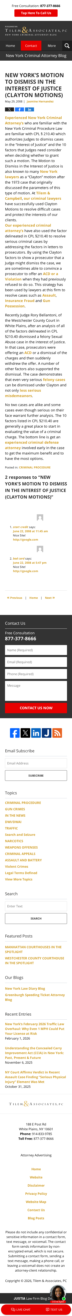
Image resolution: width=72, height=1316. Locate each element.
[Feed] (57, 733)
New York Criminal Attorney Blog (36, 31)
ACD (28, 352)
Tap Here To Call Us (36, 13)
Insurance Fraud (19, 300)
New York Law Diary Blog (25, 988)
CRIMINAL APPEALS (20, 854)
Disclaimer (36, 1185)
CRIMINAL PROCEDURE (35, 467)
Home (10, 45)
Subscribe (36, 775)
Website (36, 1177)
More (52, 45)
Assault (49, 295)
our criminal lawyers (42, 198)
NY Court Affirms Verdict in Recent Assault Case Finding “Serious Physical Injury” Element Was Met (35, 1077)
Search (36, 918)
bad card (18, 558)
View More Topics (18, 879)
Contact (31, 45)
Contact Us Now (36, 707)
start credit (20, 527)
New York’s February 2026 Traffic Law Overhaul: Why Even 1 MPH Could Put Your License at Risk (34, 1029)
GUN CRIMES (15, 809)
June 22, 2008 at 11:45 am (30, 531)
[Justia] (46, 733)
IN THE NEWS (15, 815)
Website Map (36, 1202)
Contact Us (36, 1210)
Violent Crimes (16, 866)
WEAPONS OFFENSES (21, 847)
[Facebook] (15, 733)
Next (50, 597)
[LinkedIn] (36, 733)
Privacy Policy (36, 1193)
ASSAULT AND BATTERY (23, 860)
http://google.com (25, 539)
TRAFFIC (11, 828)
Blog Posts (36, 1218)
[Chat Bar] (36, 1310)
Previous (14, 597)
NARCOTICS (14, 841)
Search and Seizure (20, 834)
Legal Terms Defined (21, 873)
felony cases (54, 379)
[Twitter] (25, 733)
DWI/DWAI (13, 822)
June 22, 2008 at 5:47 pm (30, 563)
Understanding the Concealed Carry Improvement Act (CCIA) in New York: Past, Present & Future (34, 1053)
